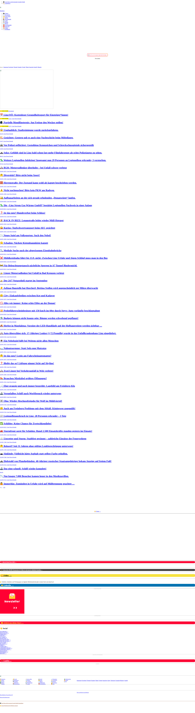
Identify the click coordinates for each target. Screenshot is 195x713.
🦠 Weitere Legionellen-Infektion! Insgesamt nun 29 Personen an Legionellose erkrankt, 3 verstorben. (53, 160)
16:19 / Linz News (4, 133)
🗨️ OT (65, 681)
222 (4, 487)
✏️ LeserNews (6, 3)
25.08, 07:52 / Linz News (6, 216)
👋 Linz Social (6, 16)
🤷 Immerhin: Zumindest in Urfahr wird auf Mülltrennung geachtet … (37, 483)
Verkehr (14, 254)
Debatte (87, 692)
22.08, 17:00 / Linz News (6, 367)
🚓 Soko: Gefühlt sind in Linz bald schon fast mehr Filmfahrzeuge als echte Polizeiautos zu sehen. (51, 152)
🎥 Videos (5, 13)
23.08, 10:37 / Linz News (6, 299)
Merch (1, 694)
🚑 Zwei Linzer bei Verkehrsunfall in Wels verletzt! (26, 370)
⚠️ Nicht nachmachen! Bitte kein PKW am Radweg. (27, 190)
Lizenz (84, 692)
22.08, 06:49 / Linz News (6, 419)
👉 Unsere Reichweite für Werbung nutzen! (9, 705)
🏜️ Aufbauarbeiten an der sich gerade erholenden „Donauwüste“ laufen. (38, 197)
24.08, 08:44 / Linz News (6, 261)
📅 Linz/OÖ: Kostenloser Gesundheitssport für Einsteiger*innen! (34, 114)
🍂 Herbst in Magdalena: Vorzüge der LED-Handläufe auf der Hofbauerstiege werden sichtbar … (51, 325)
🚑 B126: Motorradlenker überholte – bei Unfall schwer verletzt (33, 167)
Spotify (35, 67)
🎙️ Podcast (53, 681)
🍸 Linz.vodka (29, 679)
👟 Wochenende (29, 682)
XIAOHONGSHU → (5, 639)
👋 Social (15, 679)
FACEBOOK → (4, 631)
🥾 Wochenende (7, 19)
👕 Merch (5, 23)
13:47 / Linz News (4, 141)
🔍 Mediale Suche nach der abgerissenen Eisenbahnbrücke (30, 250)
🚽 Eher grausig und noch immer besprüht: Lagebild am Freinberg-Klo (37, 386)
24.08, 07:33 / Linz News (6, 276)
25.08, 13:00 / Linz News (6, 194)
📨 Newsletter (6, 15)
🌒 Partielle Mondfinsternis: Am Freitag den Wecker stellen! (31, 122)
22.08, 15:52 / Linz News (6, 382)
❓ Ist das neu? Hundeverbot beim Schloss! (22, 212)
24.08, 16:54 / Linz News (6, 231)
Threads (15, 67)
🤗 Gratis (40, 680)
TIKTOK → (3, 635)
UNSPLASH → (4, 646)
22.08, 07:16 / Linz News (6, 412)
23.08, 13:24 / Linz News (6, 291)
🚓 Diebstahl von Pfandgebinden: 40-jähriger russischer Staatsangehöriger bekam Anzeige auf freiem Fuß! (56, 461)
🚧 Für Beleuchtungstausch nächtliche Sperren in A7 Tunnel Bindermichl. (38, 265)
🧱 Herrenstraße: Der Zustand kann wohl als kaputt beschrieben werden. (38, 182)
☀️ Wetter (5, 17)
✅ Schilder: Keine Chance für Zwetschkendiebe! (26, 423)
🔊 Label (5, 20)
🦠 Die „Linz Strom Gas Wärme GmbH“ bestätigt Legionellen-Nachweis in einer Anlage (46, 205)
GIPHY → (2, 645)
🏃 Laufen (28, 684)
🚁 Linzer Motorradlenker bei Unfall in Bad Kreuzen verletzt (32, 273)
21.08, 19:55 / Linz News (6, 434)
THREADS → (3, 634)
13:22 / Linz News (12, 118)
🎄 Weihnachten (67, 679)
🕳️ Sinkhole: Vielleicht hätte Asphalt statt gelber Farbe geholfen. (34, 453)
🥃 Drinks (5, 22)
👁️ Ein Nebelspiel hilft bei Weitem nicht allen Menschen (29, 340)
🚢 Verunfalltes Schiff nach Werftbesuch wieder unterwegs (30, 393)
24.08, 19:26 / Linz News (6, 224)
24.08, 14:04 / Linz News (6, 239)
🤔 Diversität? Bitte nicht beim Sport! (20, 175)
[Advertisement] (97, 42)
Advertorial (11, 111)
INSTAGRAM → (4, 633)
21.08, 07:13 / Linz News (6, 480)
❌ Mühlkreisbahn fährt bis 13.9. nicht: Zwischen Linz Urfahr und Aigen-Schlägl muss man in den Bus (54, 258)
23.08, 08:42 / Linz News (6, 329)
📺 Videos (2, 682)
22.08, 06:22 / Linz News (6, 427)
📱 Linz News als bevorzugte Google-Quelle (14, 2)
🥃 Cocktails (28, 681)
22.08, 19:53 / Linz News (6, 352)
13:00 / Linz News (4, 148)
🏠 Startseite (2, 679)
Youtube (20, 67)
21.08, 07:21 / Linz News (6, 464)
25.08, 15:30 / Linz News (6, 179)
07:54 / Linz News (4, 164)
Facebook (10, 67)
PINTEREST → (4, 652)
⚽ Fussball (15, 681)
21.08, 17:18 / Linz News (6, 449)
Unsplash (117, 680)
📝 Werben (2, 684)
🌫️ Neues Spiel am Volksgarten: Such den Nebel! (25, 235)
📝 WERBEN (6, 29)
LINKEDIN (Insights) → (6, 648)
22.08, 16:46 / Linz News (6, 374)
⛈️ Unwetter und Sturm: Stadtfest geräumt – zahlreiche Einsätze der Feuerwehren (43, 438)
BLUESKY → (3, 644)
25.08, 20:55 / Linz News (6, 171)
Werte (81, 692)
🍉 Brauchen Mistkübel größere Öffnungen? (23, 378)
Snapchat (31, 67)
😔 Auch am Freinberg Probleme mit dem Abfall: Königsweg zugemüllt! (37, 408)
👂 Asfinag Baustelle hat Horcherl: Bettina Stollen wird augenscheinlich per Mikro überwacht (49, 288)
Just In (1, 472)
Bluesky (40, 67)
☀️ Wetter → (97, 511)
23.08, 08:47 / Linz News (6, 321)
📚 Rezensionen (16, 684)
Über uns (78, 692)
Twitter (23, 67)
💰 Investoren (54, 682)
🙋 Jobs (52, 684)
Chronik (19, 118)
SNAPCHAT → (4, 638)
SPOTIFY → (3, 653)
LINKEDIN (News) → (5, 649)
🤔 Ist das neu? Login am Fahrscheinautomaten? (25, 355)
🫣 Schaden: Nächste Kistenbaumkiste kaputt (24, 243)
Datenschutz (2, 697)
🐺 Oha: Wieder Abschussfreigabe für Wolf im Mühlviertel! (31, 401)
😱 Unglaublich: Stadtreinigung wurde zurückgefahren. (29, 130)
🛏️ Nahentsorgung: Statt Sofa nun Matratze (23, 348)
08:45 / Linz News (4, 156)
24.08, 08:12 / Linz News (6, 269)
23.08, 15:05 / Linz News (6, 284)
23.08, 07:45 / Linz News (6, 337)
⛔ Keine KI (6, 26)
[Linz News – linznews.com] (0, 7)
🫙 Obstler (28, 680)
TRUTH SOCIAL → (5, 641)
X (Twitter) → (3, 637)
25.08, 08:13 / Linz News (6, 209)
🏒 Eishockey (16, 682)
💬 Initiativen (16, 680)
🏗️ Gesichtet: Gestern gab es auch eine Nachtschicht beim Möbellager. (36, 137)
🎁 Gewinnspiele (7, 25)
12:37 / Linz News (12, 126)
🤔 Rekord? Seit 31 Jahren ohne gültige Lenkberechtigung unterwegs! (36, 446)
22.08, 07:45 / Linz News (6, 404)
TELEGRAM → (4, 650)
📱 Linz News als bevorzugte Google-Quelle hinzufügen (11, 703)
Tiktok (27, 67)
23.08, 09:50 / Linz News (6, 314)
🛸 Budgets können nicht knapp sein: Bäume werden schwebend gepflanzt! (39, 318)
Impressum (7, 697)
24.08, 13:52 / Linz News (6, 246)
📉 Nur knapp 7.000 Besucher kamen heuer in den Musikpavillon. (34, 476)
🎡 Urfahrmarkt (41, 682)
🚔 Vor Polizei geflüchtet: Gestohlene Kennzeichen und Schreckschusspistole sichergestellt (47, 145)
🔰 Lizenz (2, 681)
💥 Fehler (5, 28)
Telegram (113, 680)
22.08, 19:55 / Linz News (6, 344)
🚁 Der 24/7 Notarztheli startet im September (23, 280)
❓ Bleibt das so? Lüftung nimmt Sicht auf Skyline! (27, 363)
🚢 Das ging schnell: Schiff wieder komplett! (23, 468)
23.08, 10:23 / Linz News (6, 306)
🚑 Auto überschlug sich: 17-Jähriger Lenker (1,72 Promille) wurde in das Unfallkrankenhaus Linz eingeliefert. (58, 333)
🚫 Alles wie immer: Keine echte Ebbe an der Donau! (27, 303)
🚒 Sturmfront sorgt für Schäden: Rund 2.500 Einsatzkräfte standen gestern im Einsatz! (46, 431)
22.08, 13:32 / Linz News (6, 389)
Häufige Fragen (6, 694)
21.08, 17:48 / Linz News (6, 442)
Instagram (5, 67)
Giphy (108, 680)
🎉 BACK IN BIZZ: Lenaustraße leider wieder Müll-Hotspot (32, 220)
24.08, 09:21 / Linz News (6, 254)
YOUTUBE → (4, 642)
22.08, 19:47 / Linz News (6, 359)
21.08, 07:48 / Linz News (6, 457)
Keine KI (11, 694)
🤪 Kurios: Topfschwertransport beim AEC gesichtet (27, 227)
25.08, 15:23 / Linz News (6, 186)
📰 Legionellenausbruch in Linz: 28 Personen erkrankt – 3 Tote (33, 416)
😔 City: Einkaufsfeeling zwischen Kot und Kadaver (27, 295)
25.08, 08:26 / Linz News (6, 201)
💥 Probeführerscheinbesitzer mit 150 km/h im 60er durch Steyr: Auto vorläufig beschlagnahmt (50, 310)
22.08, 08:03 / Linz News (6, 397)
